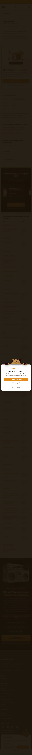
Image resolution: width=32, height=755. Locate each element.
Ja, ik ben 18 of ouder (16, 379)
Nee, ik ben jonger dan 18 (16, 383)
